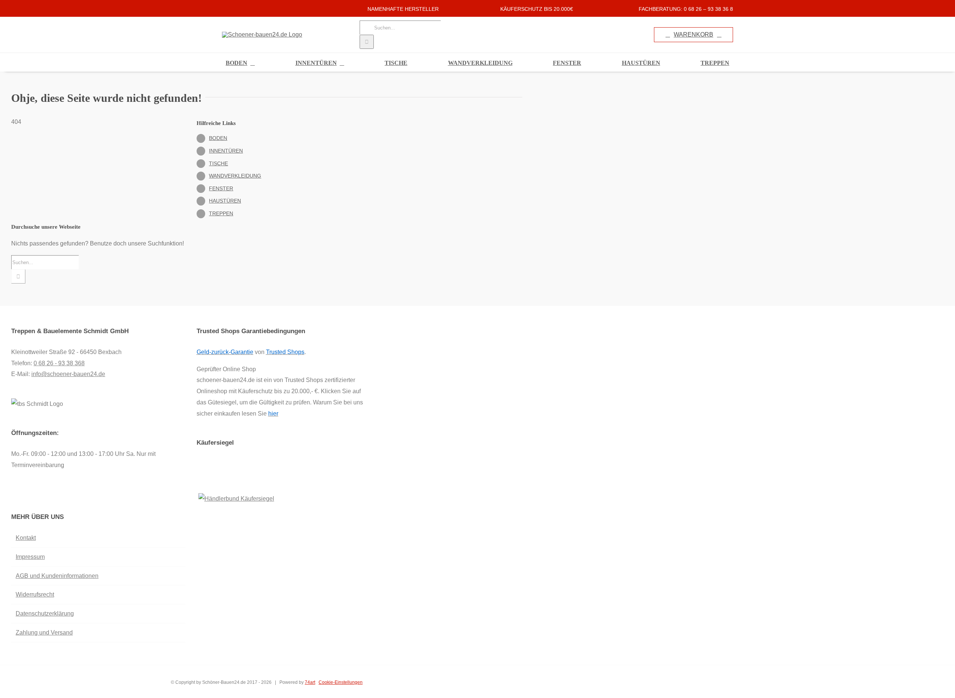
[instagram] (236, 8)
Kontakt (26, 538)
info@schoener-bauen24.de (68, 374)
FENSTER (221, 188)
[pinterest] (248, 8)
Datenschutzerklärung (45, 613)
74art (310, 682)
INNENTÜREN (226, 151)
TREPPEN (221, 213)
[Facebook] (13, 495)
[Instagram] (23, 495)
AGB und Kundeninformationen (57, 576)
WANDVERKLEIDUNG (235, 176)
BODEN (218, 138)
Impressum (30, 557)
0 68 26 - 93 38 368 (59, 363)
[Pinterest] (33, 495)
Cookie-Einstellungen (341, 682)
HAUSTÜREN (225, 201)
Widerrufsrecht (35, 594)
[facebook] (224, 8)
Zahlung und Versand (44, 632)
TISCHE (218, 163)
